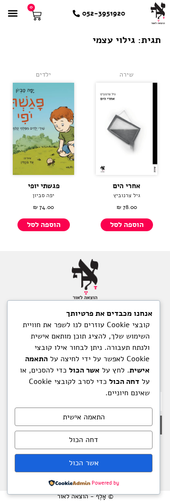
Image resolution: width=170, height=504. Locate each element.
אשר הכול (84, 463)
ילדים (43, 74)
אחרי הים (126, 186)
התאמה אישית (84, 417)
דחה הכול (83, 439)
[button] (12, 13)
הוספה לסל (127, 224)
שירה (126, 74)
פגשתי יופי (44, 186)
